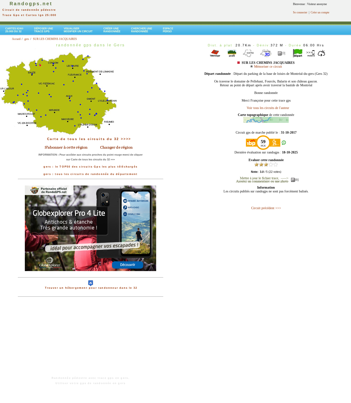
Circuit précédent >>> (266, 208)
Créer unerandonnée (111, 30)
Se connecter (300, 12)
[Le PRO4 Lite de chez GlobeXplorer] (90, 275)
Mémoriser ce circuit (267, 66)
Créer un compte (320, 12)
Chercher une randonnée (141, 30)
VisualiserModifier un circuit (78, 30)
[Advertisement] (90, 338)
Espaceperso (168, 30)
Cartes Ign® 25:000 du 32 (14, 30)
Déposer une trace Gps (43, 30)
